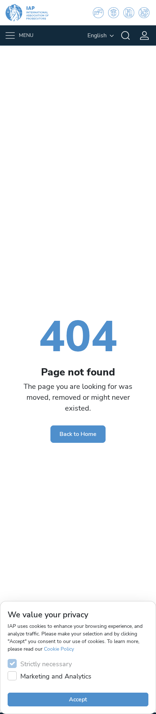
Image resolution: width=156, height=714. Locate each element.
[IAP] (31, 12)
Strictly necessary (46, 664)
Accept (78, 700)
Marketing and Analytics (55, 676)
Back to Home (78, 434)
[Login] (144, 35)
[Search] (125, 35)
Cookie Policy (59, 649)
